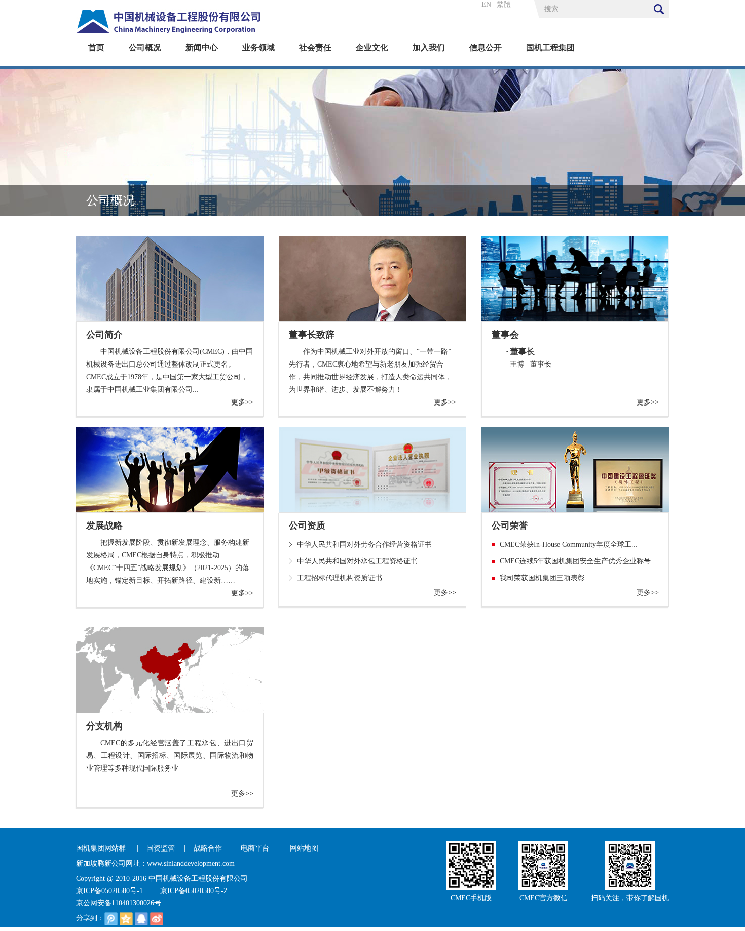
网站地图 (304, 848)
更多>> (242, 402)
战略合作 (208, 848)
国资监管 (160, 848)
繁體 (504, 4)
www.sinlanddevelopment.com (191, 863)
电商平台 (256, 848)
